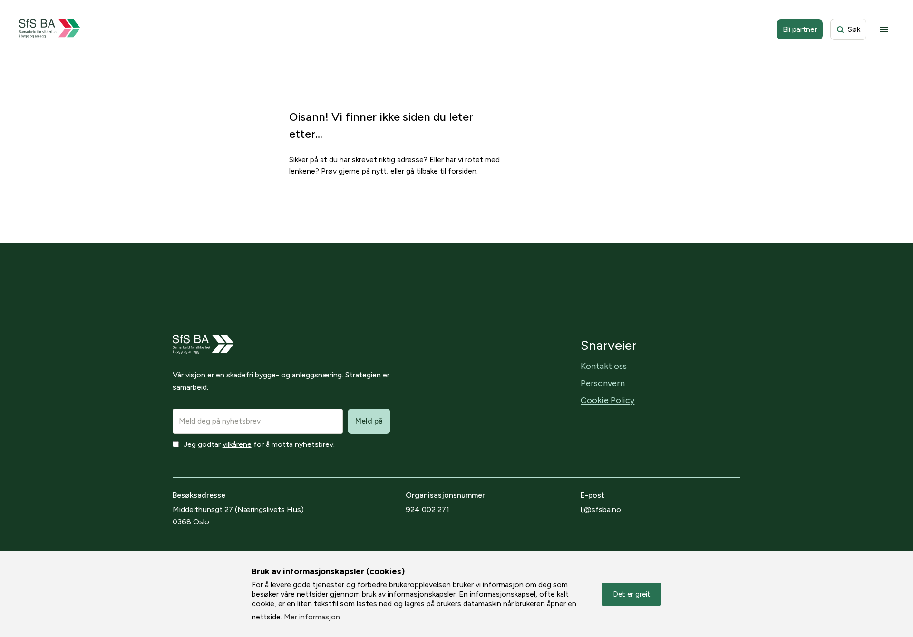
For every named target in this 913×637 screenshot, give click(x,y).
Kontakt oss (604, 366)
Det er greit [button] (632, 594)
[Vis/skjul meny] (884, 29)
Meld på (369, 420)
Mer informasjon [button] (312, 616)
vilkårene (237, 444)
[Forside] (49, 29)
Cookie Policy (607, 400)
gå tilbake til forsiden (441, 170)
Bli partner (800, 29)
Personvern (603, 383)
